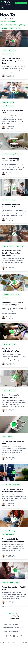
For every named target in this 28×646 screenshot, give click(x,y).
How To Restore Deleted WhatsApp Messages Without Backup (13, 61)
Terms (5, 631)
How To (22, 24)
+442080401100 (14, 619)
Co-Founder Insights (6, 24)
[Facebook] (6, 636)
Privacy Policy (19, 627)
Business (3, 21)
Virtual (5, 624)
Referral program (8, 627)
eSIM (10, 624)
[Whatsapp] (21, 636)
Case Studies (11, 21)
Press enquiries (13, 631)
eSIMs (16, 24)
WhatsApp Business (15, 28)
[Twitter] (10, 636)
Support (15, 624)
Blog (6, 18)
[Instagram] (17, 636)
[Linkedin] (14, 636)
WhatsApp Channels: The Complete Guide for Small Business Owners (11, 253)
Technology (4, 28)
